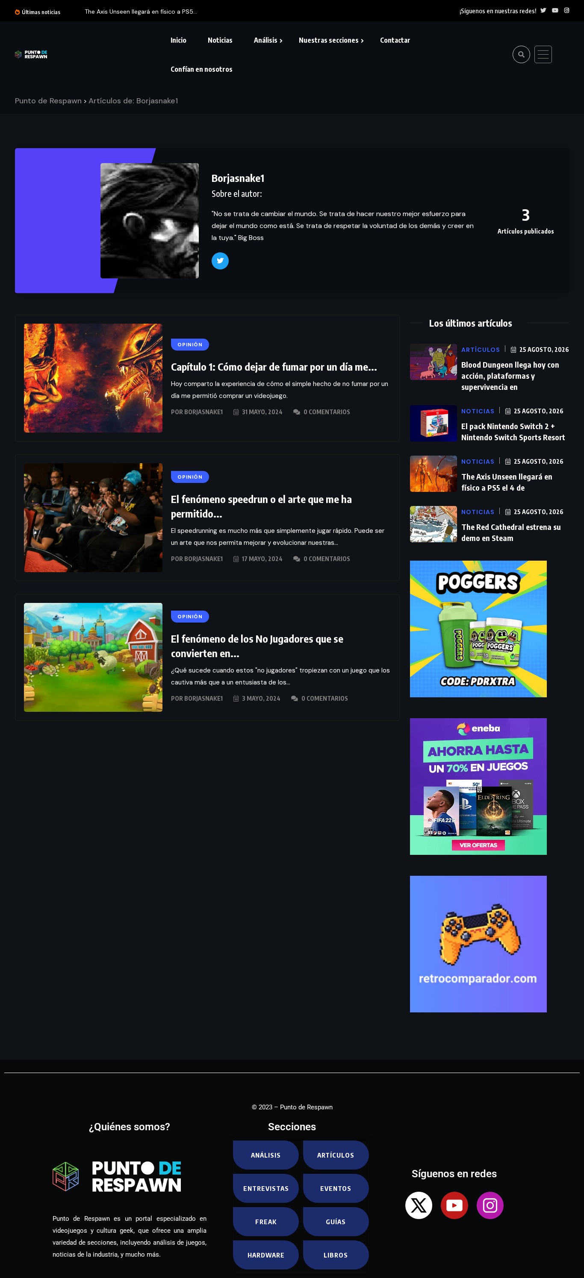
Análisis (265, 40)
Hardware (266, 1255)
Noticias (220, 40)
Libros (336, 1255)
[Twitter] (220, 260)
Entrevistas (266, 1188)
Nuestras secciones (329, 40)
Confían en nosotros (202, 69)
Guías (336, 1221)
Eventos (335, 1188)
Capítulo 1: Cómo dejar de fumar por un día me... (274, 366)
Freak (266, 1221)
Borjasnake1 (203, 411)
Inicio (178, 40)
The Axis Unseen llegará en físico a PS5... (141, 11)
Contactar (395, 40)
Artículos (335, 1155)
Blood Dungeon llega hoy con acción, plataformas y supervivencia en (510, 376)
